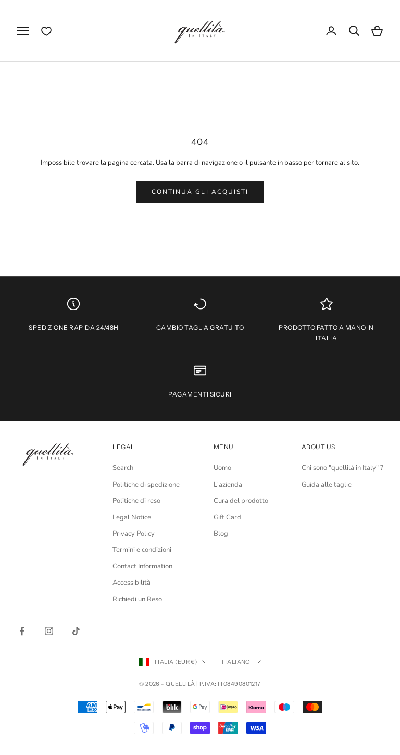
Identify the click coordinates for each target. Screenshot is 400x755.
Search (123, 468)
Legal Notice (132, 517)
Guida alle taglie (327, 484)
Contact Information (142, 566)
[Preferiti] (46, 31)
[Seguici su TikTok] (76, 631)
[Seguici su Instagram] (49, 631)
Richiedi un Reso (137, 599)
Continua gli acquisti (200, 192)
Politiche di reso (136, 500)
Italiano (236, 661)
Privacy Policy (134, 533)
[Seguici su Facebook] (22, 631)
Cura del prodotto (241, 500)
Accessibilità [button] (132, 582)
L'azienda (228, 484)
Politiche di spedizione (146, 484)
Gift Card (227, 517)
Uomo (222, 468)
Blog (221, 533)
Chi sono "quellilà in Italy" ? (342, 468)
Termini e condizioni (142, 549)
